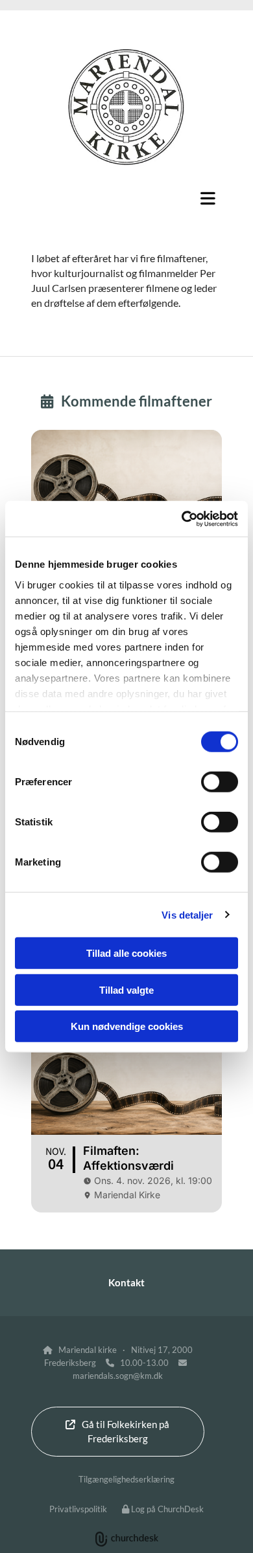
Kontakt (126, 1282)
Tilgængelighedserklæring (126, 1479)
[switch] (219, 782)
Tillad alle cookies (126, 953)
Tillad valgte (126, 989)
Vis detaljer (187, 914)
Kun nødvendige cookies (127, 1026)
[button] (126, 198)
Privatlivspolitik (78, 1509)
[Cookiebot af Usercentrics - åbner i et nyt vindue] (182, 518)
